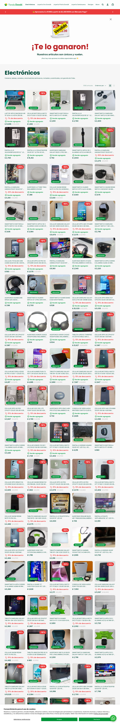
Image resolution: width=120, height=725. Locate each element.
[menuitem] (30, 4)
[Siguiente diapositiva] (112, 11)
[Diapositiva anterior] (5, 11)
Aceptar (59, 719)
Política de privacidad (101, 713)
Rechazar (97, 719)
